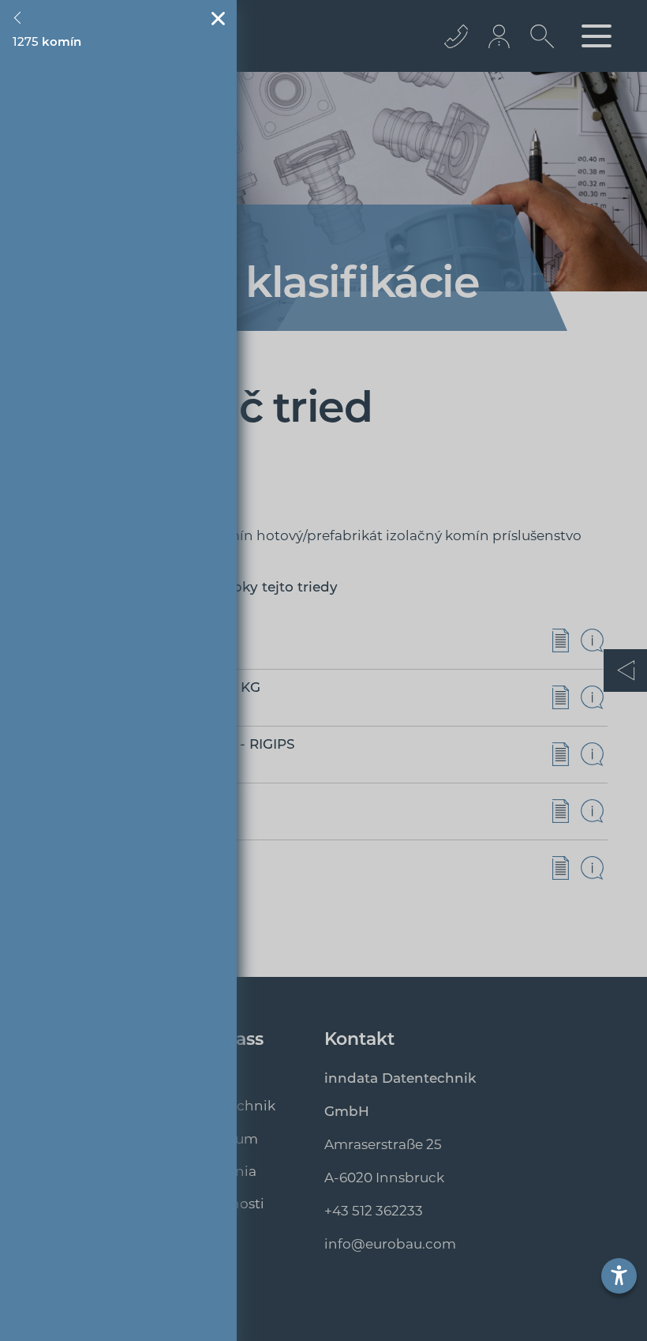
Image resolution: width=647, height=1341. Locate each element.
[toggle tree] (20, 18)
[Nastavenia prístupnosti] (619, 1276)
